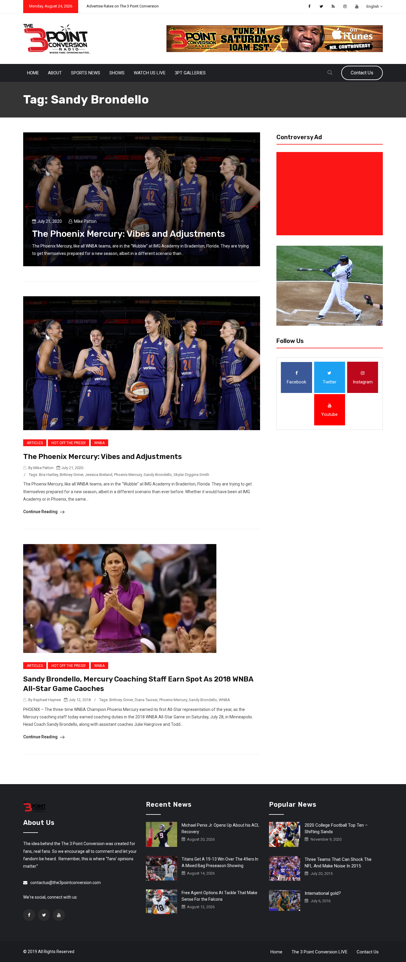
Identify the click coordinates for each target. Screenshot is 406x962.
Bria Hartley (48, 474)
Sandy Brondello (158, 474)
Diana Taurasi (146, 700)
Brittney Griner (71, 474)
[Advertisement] (331, 193)
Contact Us (362, 73)
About (55, 73)
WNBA (99, 443)
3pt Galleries (190, 73)
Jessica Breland (98, 474)
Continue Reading (41, 511)
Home (33, 73)
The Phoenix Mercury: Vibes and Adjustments (128, 233)
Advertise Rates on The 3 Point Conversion (122, 6)
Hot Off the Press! (68, 443)
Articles (35, 443)
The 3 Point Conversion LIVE (319, 952)
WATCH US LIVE (150, 73)
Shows (117, 73)
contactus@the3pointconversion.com (65, 882)
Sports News (85, 73)
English (372, 6)
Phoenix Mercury (128, 474)
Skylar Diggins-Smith (191, 474)
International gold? (323, 893)
